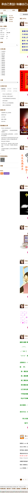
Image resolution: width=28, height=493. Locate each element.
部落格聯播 (6, 173)
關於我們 (9, 488)
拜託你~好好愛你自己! (7, 94)
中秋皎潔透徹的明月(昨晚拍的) (9, 98)
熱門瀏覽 (3, 91)
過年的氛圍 (5, 100)
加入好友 (11, 15)
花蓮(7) (3, 58)
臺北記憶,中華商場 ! (5, 141)
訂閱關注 (11, 19)
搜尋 (17, 45)
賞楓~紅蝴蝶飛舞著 (7, 105)
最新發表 (3, 88)
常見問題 (14, 488)
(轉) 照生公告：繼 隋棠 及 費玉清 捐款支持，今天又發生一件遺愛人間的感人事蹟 (9, 145)
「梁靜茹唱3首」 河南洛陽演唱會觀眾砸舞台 (9, 131)
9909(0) (3, 69)
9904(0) (3, 67)
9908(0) (3, 74)
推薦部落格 (11, 17)
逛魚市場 (3, 121)
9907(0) (3, 73)
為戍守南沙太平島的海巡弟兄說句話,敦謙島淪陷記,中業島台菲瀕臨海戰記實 (9, 138)
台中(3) (3, 53)
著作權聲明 (23, 488)
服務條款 (18, 488)
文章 (4, 10)
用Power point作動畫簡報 (8, 102)
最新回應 (9, 88)
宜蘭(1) (3, 56)
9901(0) (3, 62)
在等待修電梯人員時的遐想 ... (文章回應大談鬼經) (9, 134)
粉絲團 (3, 491)
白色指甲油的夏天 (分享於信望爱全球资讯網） (9, 149)
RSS (2, 173)
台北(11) (3, 51)
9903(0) (3, 65)
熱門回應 (9, 91)
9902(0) (3, 64)
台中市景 (3, 117)
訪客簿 (22, 10)
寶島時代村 (3, 114)
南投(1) (3, 55)
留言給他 (11, 21)
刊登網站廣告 (3, 488)
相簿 (13, 10)
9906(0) (3, 71)
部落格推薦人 (4, 156)
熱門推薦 (15, 91)
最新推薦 (15, 88)
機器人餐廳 (3, 119)
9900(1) (3, 60)
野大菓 (1, 22)
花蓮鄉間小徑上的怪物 (6, 112)
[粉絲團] (0, 491)
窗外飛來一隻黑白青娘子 (8, 96)
